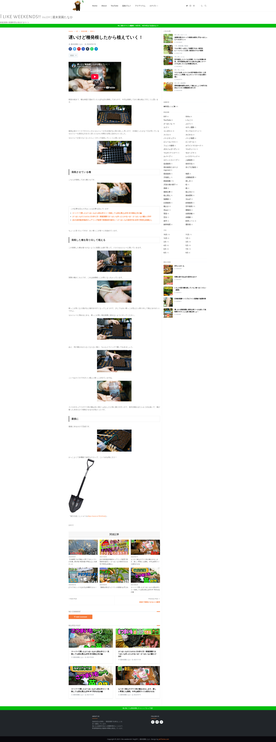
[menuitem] (94, 6)
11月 (176, 46)
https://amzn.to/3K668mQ (97, 516)
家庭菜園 (181, 46)
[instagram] (190, 5)
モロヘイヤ (183, 35)
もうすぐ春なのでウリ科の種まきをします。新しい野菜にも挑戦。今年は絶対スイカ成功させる (137, 690)
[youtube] (194, 5)
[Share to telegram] (96, 49)
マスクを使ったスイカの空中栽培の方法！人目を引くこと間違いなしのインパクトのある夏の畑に (190, 74)
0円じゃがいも (179, 266)
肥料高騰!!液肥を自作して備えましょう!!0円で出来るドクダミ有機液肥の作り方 (190, 87)
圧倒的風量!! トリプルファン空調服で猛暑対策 (190, 299)
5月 (175, 35)
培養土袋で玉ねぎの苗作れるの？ (185, 277)
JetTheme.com (164, 739)
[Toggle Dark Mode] (202, 6)
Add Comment (81, 617)
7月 (175, 57)
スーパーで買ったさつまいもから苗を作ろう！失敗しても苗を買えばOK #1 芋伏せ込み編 (90, 690)
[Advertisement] (189, 97)
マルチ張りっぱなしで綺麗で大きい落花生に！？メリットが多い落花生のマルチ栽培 (188, 49)
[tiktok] (197, 5)
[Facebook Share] (70, 49)
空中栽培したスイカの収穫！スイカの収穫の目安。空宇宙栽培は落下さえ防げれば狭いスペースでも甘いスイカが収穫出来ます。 (190, 61)
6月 (178, 35)
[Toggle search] (205, 6)
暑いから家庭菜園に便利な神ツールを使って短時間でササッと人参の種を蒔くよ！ (190, 310)
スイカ (182, 57)
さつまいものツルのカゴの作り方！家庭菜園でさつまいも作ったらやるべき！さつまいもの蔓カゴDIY (111, 216)
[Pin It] (79, 49)
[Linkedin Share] (83, 49)
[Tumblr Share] (87, 49)
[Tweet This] (74, 49)
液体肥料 (183, 83)
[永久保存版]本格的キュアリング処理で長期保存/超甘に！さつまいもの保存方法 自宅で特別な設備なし (112, 220)
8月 (178, 57)
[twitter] (187, 5)
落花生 (186, 46)
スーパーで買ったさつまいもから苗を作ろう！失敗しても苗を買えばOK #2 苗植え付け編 (107, 213)
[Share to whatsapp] (92, 49)
